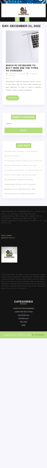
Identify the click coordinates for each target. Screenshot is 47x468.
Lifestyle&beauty (23, 315)
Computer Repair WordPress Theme (17, 335)
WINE (23, 325)
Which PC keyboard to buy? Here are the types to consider (22, 68)
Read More (13, 98)
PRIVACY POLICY (8, 238)
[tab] (17, 19)
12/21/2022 (12, 73)
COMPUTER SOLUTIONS (24, 312)
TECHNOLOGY (23, 318)
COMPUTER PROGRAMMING (23, 308)
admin (23, 73)
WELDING (23, 322)
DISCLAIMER (6, 235)
